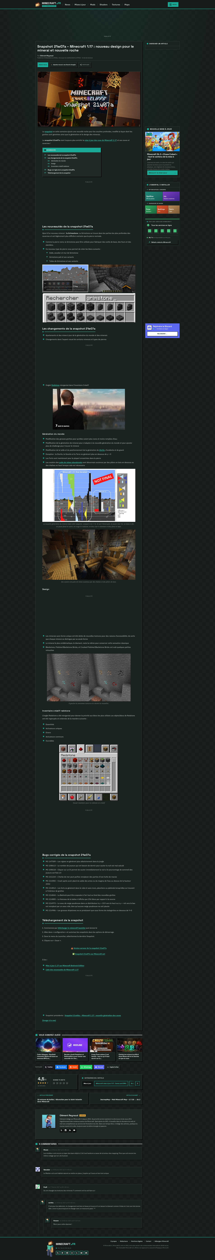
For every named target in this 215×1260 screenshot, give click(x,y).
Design (53, 164)
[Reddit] (67, 1253)
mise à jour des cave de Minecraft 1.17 (101, 140)
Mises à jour (80, 4)
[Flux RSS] (77, 1253)
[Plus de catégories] (137, 1083)
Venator (46, 1170)
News (67, 4)
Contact (148, 1241)
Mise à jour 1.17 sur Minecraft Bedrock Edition (65, 965)
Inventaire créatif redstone (60, 166)
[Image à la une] (49, 1020)
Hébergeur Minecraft (162, 1241)
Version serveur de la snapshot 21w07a (90, 948)
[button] (84, 64)
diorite (102, 450)
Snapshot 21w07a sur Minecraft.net (90, 954)
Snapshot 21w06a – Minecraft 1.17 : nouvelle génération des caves (93, 1015)
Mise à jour (87, 1083)
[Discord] (86, 1253)
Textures (116, 4)
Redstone (55, 385)
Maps (127, 4)
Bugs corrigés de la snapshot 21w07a (61, 170)
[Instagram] (72, 1253)
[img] (150, 231)
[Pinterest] (62, 1253)
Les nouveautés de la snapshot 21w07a (62, 155)
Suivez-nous (43, 64)
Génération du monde (58, 161)
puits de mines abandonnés (70, 462)
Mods (92, 4)
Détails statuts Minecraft (161, 242)
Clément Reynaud (69, 1115)
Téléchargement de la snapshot (59, 173)
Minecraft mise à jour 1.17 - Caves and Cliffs (111, 1083)
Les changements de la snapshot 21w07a (62, 158)
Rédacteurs (124, 1241)
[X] (58, 1253)
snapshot (48, 131)
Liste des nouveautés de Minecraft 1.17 (62, 969)
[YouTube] (81, 1253)
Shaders (103, 4)
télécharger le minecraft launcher (72, 928)
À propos (114, 1241)
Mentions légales (137, 1241)
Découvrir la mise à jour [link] (162, 173)
